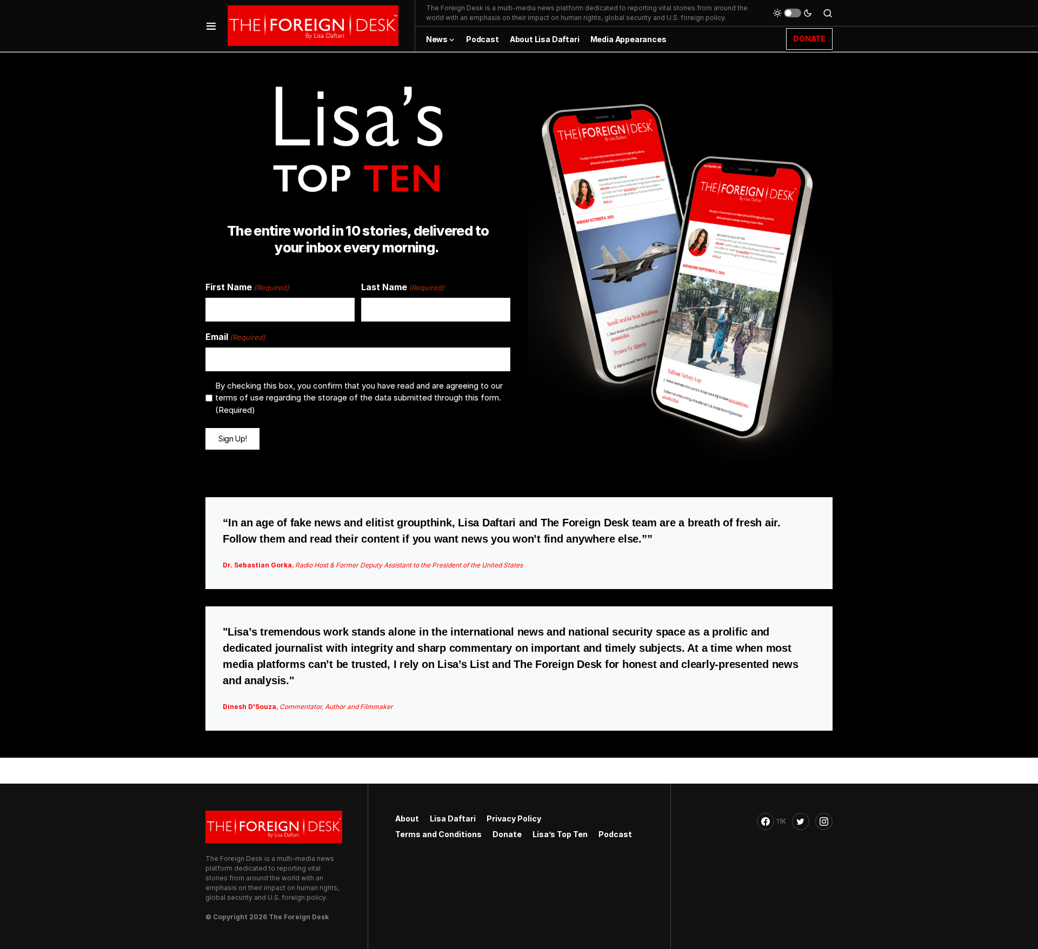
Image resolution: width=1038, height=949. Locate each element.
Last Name (402, 287)
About (407, 818)
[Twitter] (800, 821)
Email (235, 336)
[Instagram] (824, 821)
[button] (211, 25)
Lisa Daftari (453, 818)
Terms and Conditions (438, 834)
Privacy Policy (514, 818)
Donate (507, 834)
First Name (247, 287)
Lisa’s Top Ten (560, 834)
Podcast (615, 834)
